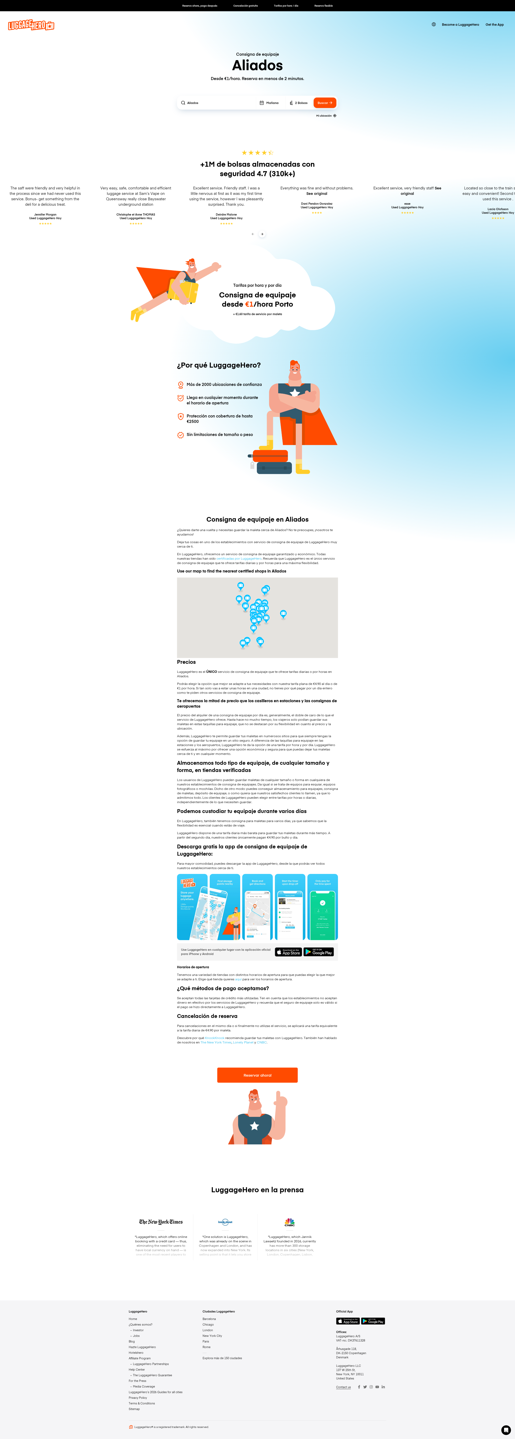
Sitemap (134, 1409)
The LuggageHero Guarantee (152, 1375)
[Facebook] (359, 1387)
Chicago (208, 1324)
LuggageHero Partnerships (151, 1364)
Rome (206, 1347)
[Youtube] (377, 1387)
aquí (238, 979)
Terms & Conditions (142, 1403)
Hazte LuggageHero (142, 1347)
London (208, 1330)
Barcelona (209, 1319)
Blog (132, 1341)
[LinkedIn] (383, 1387)
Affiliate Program (140, 1358)
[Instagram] (371, 1387)
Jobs (136, 1336)
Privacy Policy (138, 1398)
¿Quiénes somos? (140, 1324)
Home (133, 1319)
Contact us (343, 1387)
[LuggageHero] (31, 29)
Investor (138, 1330)
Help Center (137, 1369)
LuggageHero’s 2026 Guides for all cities (155, 1392)
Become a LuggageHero (460, 24)
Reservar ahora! (258, 1075)
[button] (261, 610)
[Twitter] (365, 1387)
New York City (212, 1336)
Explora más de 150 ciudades (222, 1358)
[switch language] (434, 24)
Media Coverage (144, 1386)
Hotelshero (136, 1353)
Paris (206, 1341)
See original (316, 193)
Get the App (495, 24)
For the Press (137, 1381)
